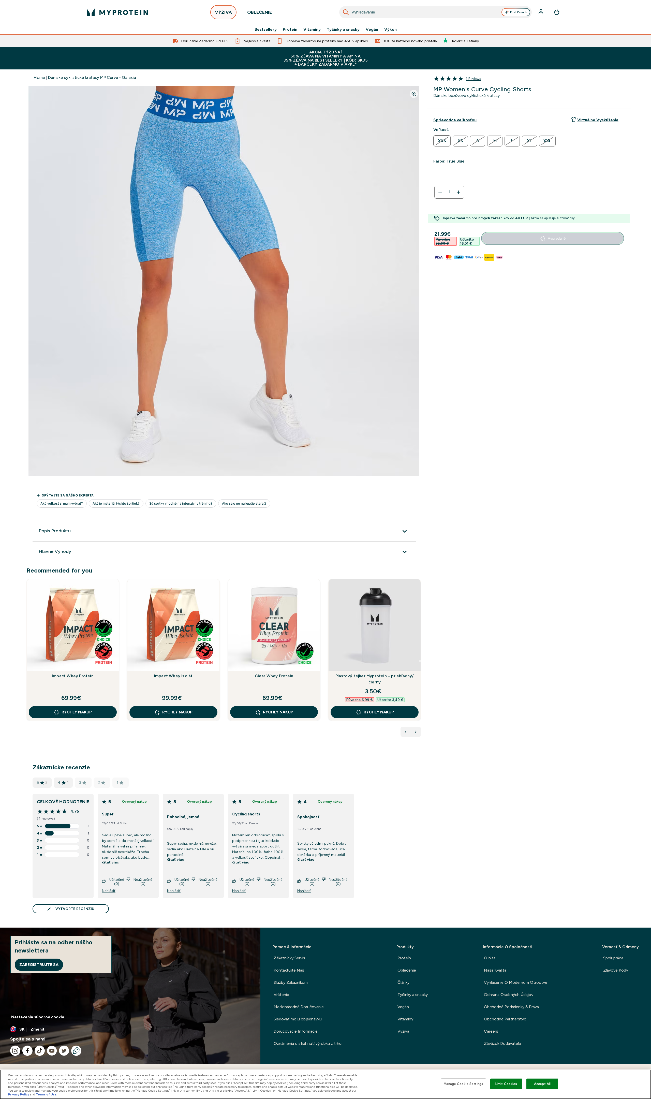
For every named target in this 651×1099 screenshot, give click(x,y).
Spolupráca (613, 958)
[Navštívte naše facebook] (27, 1051)
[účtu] (541, 12)
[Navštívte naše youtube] (52, 1051)
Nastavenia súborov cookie (37, 1017)
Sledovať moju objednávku (298, 1019)
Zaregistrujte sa (38, 964)
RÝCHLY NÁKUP (77, 712)
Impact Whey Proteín (73, 676)
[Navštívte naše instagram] (15, 1051)
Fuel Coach (518, 12)
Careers (491, 1031)
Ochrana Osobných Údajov (508, 994)
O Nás (490, 958)
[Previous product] (406, 732)
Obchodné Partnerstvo (505, 1019)
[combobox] (435, 12)
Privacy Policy (18, 1094)
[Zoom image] (414, 94)
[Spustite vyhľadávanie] (345, 12)
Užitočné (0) (116, 881)
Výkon (390, 29)
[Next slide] (420, 661)
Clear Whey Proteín (274, 676)
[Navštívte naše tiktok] (40, 1051)
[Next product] (416, 732)
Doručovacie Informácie (296, 1031)
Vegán (372, 29)
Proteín (290, 29)
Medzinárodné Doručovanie (299, 1007)
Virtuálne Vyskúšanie (597, 120)
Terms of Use (46, 1094)
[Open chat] (76, 1051)
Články (403, 982)
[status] (449, 192)
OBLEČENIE (259, 12)
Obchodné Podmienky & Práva (511, 1007)
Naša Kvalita (495, 970)
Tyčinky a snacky (343, 29)
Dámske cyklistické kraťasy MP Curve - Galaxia (92, 77)
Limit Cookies (506, 1084)
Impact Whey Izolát (173, 676)
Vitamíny (312, 29)
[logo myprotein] (117, 12)
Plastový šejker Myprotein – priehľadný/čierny (374, 679)
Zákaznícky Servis (289, 958)
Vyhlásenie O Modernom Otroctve (515, 982)
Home (39, 77)
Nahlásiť (108, 891)
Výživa (403, 1031)
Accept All (542, 1084)
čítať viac (110, 862)
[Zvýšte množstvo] (458, 192)
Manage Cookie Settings (463, 1084)
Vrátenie (281, 994)
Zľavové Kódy (615, 970)
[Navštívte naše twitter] (64, 1051)
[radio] (442, 140)
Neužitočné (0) (143, 881)
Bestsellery (266, 29)
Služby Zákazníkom (291, 982)
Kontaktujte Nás (289, 970)
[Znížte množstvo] (440, 192)
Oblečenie (406, 970)
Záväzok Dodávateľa (502, 1043)
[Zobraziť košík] (556, 12)
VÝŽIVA (223, 12)
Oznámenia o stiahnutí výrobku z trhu (308, 1043)
